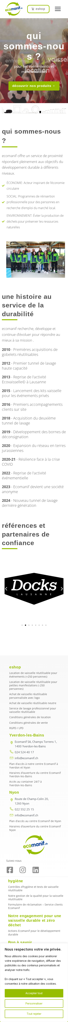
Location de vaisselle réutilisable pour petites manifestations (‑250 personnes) (33, 685)
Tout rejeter (34, 1013)
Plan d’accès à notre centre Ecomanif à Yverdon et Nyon (33, 765)
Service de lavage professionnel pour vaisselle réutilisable (32, 710)
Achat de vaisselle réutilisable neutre (32, 703)
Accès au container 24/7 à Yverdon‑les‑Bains (25, 783)
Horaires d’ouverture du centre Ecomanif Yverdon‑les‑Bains (35, 774)
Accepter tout (34, 993)
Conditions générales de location (30, 717)
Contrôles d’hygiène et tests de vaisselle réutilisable (33, 888)
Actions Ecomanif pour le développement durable (34, 932)
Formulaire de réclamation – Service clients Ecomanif (35, 906)
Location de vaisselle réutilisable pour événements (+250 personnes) (33, 674)
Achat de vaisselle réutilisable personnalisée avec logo (28, 695)
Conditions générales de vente (28, 722)
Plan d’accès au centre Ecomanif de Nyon (35, 821)
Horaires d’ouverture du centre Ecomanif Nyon (35, 828)
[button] (58, 9)
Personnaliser (34, 1003)
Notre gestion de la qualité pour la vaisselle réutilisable (35, 897)
